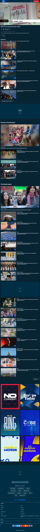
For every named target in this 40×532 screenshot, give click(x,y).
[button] (7, 101)
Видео (2, 513)
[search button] (27, 482)
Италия (19, 490)
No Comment (19, 150)
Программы (23, 513)
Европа (2, 505)
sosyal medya (13, 490)
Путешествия (3, 511)
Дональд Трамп (26, 490)
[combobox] (20, 482)
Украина (28, 488)
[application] (20, 13)
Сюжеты (2, 503)
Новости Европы (4, 208)
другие (2, 522)
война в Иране (13, 488)
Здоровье (22, 509)
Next (1, 509)
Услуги (2, 519)
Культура (22, 511)
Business (2, 507)
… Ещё (3, 35)
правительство (22, 495)
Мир (17, 298)
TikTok (16, 495)
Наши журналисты (4, 515)
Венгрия (18, 338)
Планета (22, 507)
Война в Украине (21, 488)
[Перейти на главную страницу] (3, 1)
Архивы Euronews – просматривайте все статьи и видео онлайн (30, 516)
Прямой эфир (36, 1)
